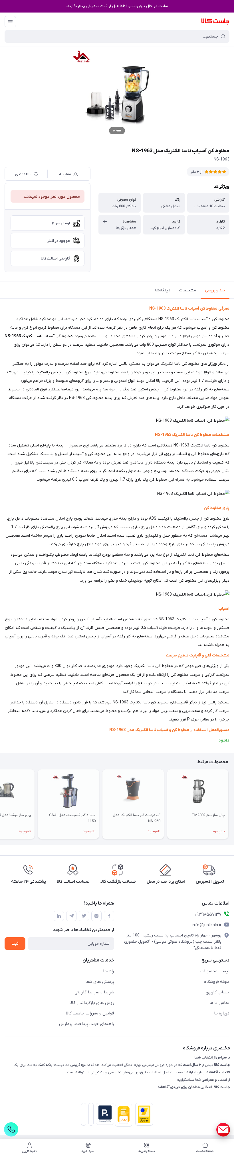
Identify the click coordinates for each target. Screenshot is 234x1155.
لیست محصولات (214, 971)
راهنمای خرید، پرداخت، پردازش (86, 1024)
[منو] (10, 21)
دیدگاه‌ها (162, 290)
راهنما (108, 971)
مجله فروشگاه (216, 982)
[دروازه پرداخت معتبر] (143, 1115)
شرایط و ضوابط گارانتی (94, 992)
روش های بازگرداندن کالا (92, 1003)
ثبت (15, 943)
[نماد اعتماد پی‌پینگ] (104, 1114)
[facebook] (109, 916)
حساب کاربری (217, 992)
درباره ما (221, 1013)
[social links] (223, 1130)
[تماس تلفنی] (11, 1129)
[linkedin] (59, 916)
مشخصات (187, 290)
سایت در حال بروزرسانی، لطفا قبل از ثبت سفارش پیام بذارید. (117, 6)
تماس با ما (219, 1003)
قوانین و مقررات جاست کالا (90, 1013)
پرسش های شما (99, 982)
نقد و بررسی (215, 290)
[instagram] (96, 916)
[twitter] (84, 916)
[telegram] (71, 916)
